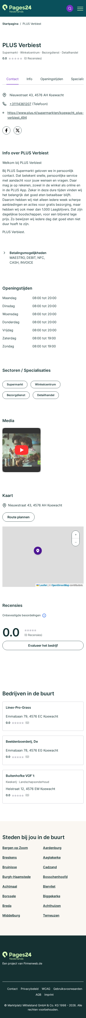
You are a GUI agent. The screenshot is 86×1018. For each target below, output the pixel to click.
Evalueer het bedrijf (43, 645)
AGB (38, 994)
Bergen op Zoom (15, 848)
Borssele (9, 896)
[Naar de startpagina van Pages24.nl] (16, 8)
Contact (12, 988)
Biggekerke (51, 896)
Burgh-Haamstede (16, 877)
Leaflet (43, 585)
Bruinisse (9, 867)
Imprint (49, 994)
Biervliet (49, 886)
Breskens (9, 857)
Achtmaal (9, 886)
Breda (6, 906)
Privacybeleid (30, 988)
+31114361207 (20, 104)
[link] (43, 716)
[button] (69, 8)
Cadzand (50, 867)
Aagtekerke (52, 857)
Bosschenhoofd (55, 877)
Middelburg (11, 915)
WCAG (46, 988)
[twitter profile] (18, 130)
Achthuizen (52, 906)
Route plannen (18, 517)
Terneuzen (51, 915)
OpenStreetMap (60, 585)
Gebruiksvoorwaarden (67, 988)
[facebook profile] (6, 130)
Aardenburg (52, 848)
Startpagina (10, 23)
